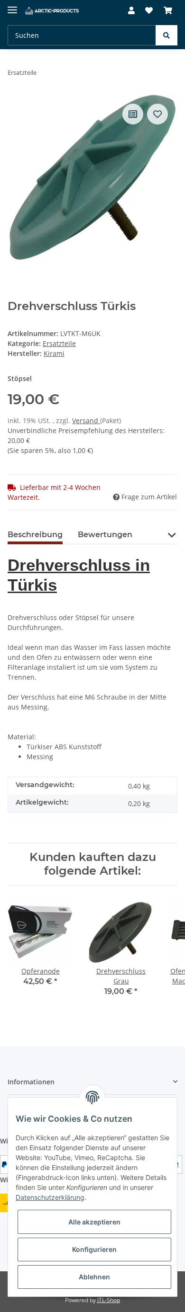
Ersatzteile (59, 343)
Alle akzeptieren (94, 1222)
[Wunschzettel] (149, 10)
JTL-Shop (108, 1300)
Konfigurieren (94, 1249)
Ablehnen (94, 1277)
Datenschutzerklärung (50, 1197)
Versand (86, 420)
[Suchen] (166, 35)
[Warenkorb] (167, 10)
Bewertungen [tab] (105, 534)
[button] (131, 10)
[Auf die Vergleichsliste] (132, 114)
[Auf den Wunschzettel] (157, 114)
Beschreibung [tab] (35, 534)
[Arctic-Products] (52, 10)
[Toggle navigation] (12, 6)
